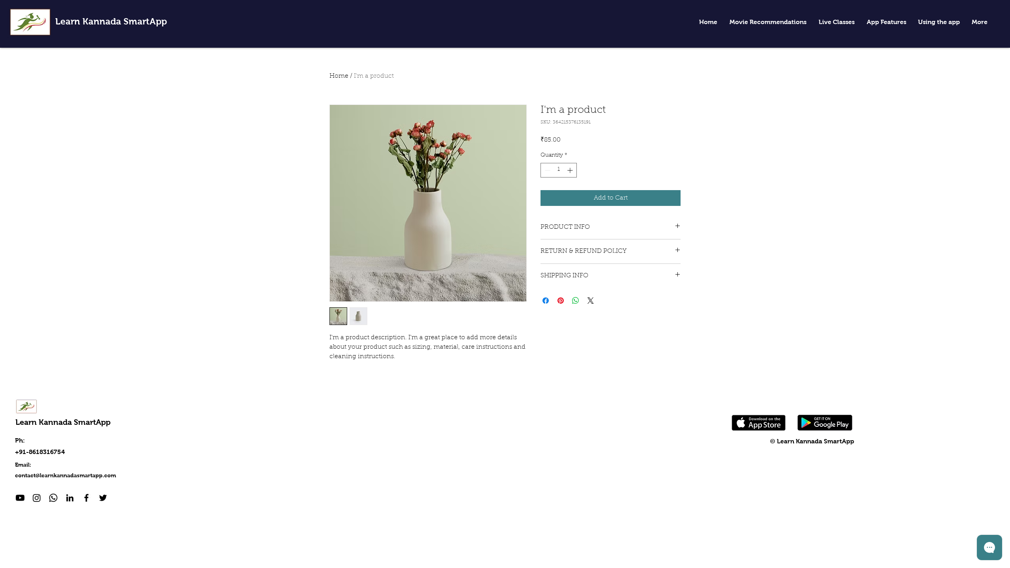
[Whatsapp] (53, 498)
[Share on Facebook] (545, 300)
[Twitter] (103, 498)
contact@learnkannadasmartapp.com (65, 475)
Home (338, 76)
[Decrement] (547, 170)
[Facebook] (86, 498)
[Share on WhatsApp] (575, 300)
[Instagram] (37, 498)
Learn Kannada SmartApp (111, 21)
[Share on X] (590, 300)
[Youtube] (20, 498)
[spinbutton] (559, 170)
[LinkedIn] (70, 498)
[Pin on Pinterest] (560, 300)
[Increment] (571, 170)
